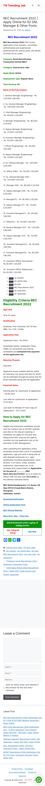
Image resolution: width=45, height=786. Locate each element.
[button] (33, 5)
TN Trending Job (14, 5)
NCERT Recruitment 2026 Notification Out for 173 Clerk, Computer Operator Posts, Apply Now (21, 755)
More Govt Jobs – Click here (16, 516)
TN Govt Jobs (29, 548)
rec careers (11, 551)
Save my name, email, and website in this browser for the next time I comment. (22, 687)
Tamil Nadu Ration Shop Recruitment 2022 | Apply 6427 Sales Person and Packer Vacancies (21, 571)
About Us (22, 776)
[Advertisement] (22, 603)
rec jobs (34, 551)
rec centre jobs (23, 551)
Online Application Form (14, 505)
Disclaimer (29, 769)
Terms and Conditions (17, 772)
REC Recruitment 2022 (13, 554)
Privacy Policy (17, 769)
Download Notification (13, 499)
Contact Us (32, 772)
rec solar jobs (30, 554)
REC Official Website (12, 510)
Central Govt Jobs (14, 548)
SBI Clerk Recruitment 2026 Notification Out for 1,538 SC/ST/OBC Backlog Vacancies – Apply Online (22, 720)
